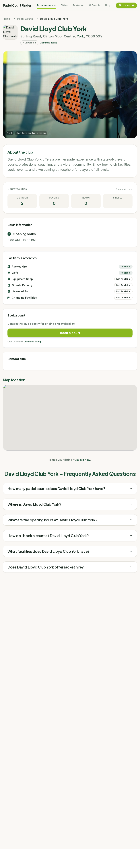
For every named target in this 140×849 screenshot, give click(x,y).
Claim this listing (48, 42)
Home (6, 18)
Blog (107, 5)
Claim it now (82, 459)
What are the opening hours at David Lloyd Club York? (52, 520)
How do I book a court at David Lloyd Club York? (48, 535)
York (80, 36)
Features (78, 5)
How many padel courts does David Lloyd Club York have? (56, 488)
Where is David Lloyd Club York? (34, 504)
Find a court (126, 5)
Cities (64, 5)
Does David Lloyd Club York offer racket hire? (45, 567)
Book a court (70, 333)
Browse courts (46, 5)
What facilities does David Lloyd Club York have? (48, 551)
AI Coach (94, 5)
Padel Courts (25, 18)
